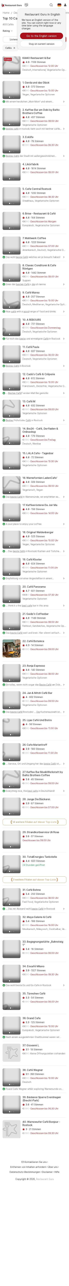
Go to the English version (41, 36)
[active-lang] (59, 5)
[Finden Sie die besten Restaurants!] (11, 5)
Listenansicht (17, 39)
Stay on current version (41, 43)
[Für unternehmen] (26, 5)
